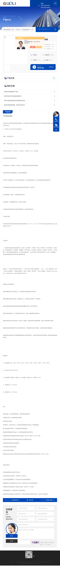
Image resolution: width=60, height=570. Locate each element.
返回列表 (31, 500)
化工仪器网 (27, 563)
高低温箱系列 (25, 29)
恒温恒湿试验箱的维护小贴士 (11, 91)
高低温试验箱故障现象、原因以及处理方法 (14, 105)
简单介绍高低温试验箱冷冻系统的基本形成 (14, 100)
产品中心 (18, 29)
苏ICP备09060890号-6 (45, 562)
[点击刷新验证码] (35, 542)
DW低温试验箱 (49, 500)
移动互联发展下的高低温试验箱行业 (13, 96)
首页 (12, 29)
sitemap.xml (38, 563)
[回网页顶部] (56, 130)
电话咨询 (56, 121)
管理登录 (32, 563)
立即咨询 (51, 67)
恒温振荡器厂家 (15, 500)
